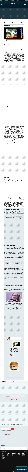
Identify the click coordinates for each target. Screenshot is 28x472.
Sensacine (13, 454)
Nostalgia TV (17, 381)
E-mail (5, 381)
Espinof (14, 3)
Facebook (8, 25)
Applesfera (2, 456)
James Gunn (9, 18)
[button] (8, 44)
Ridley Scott (23, 18)
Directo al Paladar (19, 454)
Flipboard (4, 381)
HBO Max (20, 442)
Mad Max (18, 18)
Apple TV (2, 442)
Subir (24, 451)
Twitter (9, 25)
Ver (14, 399)
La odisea (11, 442)
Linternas (3, 18)
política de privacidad (9, 430)
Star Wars (20, 18)
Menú (2, 4)
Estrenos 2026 (17, 424)
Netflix (11, 441)
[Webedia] (3, 451)
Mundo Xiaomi (3, 458)
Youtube (6, 434)
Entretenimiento (11, 381)
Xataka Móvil (3, 455)
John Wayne (26, 18)
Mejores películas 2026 (13, 424)
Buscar (25, 448)
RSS (9, 434)
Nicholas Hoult (12, 18)
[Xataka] (0, 0)
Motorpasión (23, 454)
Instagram (8, 434)
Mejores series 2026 (8, 424)
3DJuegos (8, 454)
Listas (19, 441)
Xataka (2, 454)
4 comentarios (6, 25)
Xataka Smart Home (3, 457)
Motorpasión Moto (24, 455)
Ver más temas (3, 445)
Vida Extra (8, 455)
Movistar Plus (3, 441)
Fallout (15, 18)
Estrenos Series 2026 (22, 424)
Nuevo (25, 4)
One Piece (6, 18)
